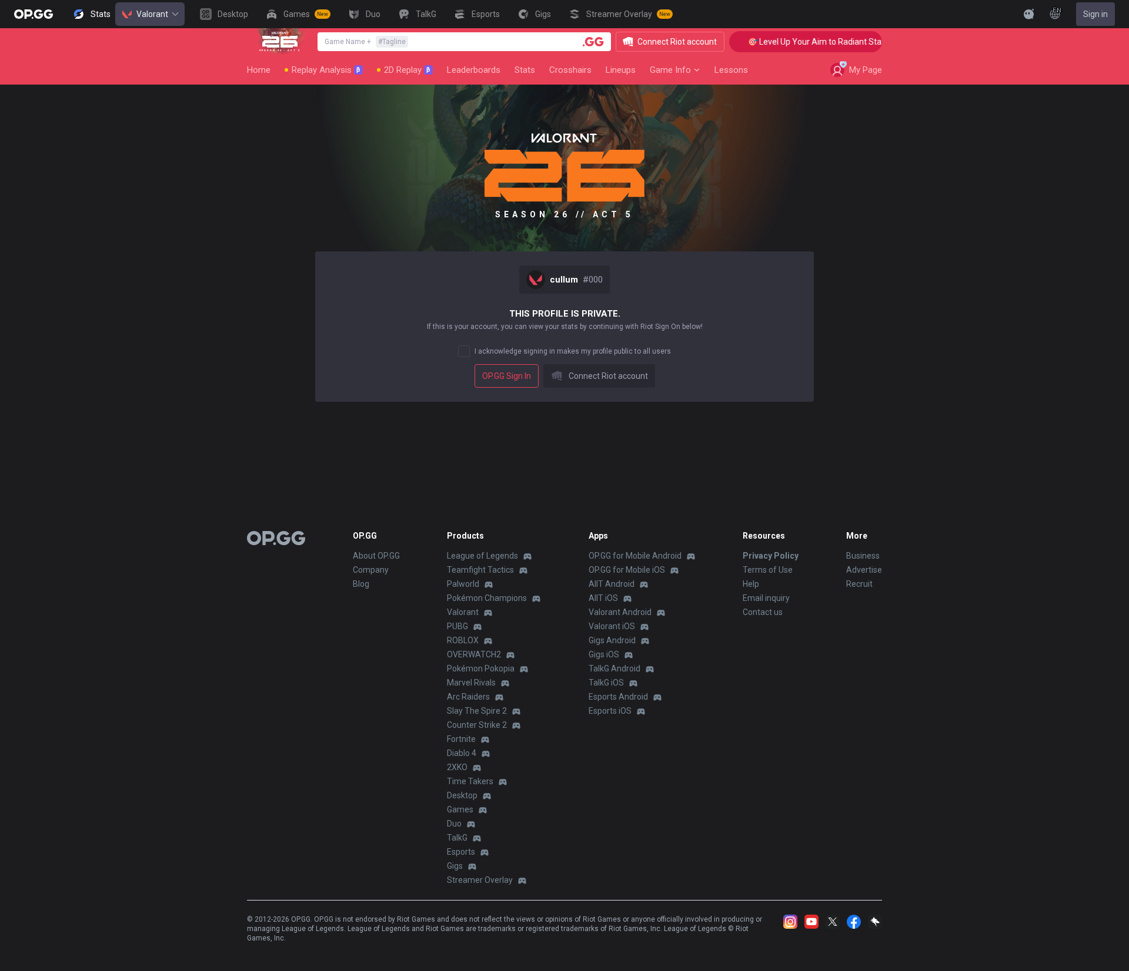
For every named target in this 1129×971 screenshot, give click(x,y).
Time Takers (470, 781)
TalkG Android (614, 668)
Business (863, 555)
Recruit (859, 584)
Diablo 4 (461, 753)
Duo (454, 823)
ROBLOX (463, 640)
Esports (461, 851)
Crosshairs (570, 70)
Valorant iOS (612, 626)
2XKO (457, 767)
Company (371, 569)
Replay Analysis (326, 70)
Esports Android (618, 696)
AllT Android (611, 584)
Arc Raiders (468, 696)
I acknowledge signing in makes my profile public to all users (573, 351)
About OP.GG (376, 555)
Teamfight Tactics (480, 569)
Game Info (670, 70)
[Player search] (593, 42)
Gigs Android (612, 640)
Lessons (731, 70)
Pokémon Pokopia (481, 668)
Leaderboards (473, 70)
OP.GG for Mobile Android (635, 555)
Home (258, 70)
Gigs (455, 866)
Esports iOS (610, 710)
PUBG (457, 626)
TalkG (457, 837)
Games (460, 809)
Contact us (763, 612)
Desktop (462, 795)
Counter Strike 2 (477, 725)
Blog (361, 584)
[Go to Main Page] (33, 14)
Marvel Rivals (471, 682)
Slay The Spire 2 (477, 710)
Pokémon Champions (487, 598)
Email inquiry (766, 598)
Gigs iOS (604, 654)
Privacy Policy (771, 555)
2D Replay (407, 70)
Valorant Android (620, 612)
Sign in (1095, 14)
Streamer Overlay (480, 880)
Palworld (463, 584)
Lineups (621, 70)
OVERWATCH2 (474, 654)
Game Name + (365, 42)
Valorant (152, 14)
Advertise (864, 569)
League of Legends (482, 555)
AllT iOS (603, 598)
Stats (525, 70)
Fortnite (461, 739)
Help (751, 584)
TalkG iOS (606, 682)
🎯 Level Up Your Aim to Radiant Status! (807, 41)
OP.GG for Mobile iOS (627, 569)
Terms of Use (768, 569)
